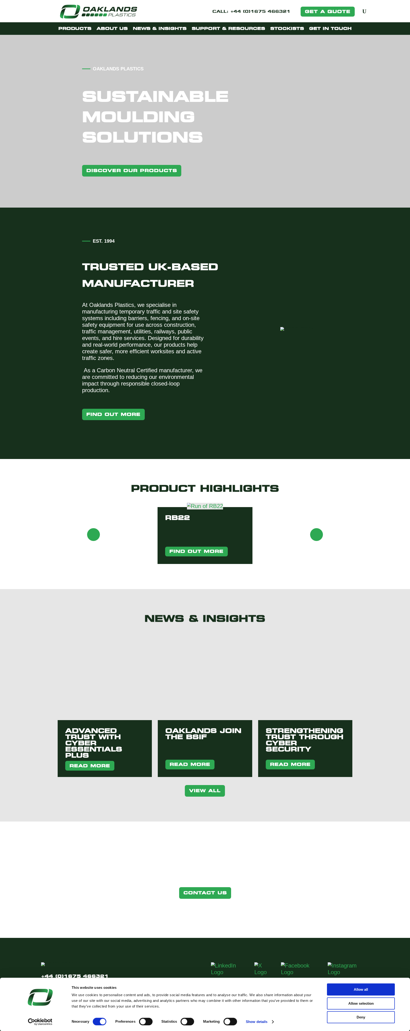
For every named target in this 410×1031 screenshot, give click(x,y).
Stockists (287, 28)
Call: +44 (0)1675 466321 (251, 12)
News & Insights (159, 28)
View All (205, 790)
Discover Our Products (131, 170)
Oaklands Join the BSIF (203, 733)
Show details (256, 1022)
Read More (90, 765)
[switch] (146, 1021)
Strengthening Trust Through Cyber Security (304, 740)
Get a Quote (327, 11)
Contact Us (205, 892)
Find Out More (113, 414)
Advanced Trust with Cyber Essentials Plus (93, 743)
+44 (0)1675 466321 (75, 976)
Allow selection (361, 1003)
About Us (112, 28)
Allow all (361, 989)
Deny (361, 1017)
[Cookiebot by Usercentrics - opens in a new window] (40, 1021)
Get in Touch (330, 28)
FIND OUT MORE (196, 551)
